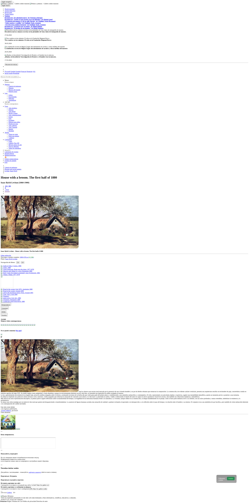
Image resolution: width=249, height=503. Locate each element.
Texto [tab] (7, 189)
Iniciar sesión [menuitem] (9, 73)
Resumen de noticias (11, 64)
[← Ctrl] (10, 274)
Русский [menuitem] (7, 71)
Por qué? (19, 330)
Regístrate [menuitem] (16, 73)
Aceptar (230, 478)
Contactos (19, 499)
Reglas (9, 501)
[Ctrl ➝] (16, 289)
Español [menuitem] (18, 71)
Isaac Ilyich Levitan (11, 259)
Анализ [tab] (7, 191)
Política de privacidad (29, 501)
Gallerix (9, 492)
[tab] (8, 186)
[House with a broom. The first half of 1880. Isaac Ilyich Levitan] (40, 248)
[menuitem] (34, 71)
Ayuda (3, 499)
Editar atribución (6, 255)
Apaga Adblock (6, 410)
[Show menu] (13, 2)
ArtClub (11, 103)
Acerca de (13, 499)
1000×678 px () (27, 257)
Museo (9, 81)
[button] (10, 9)
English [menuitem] (13, 71)
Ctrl (18, 262)
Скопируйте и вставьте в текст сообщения (15, 489)
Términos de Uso (17, 501)
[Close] (20, 77)
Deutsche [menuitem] (29, 71)
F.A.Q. (7, 499)
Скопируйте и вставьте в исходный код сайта (16, 485)
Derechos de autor (42, 501)
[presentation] (126, 193)
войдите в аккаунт (35, 472)
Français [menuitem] (23, 71)
